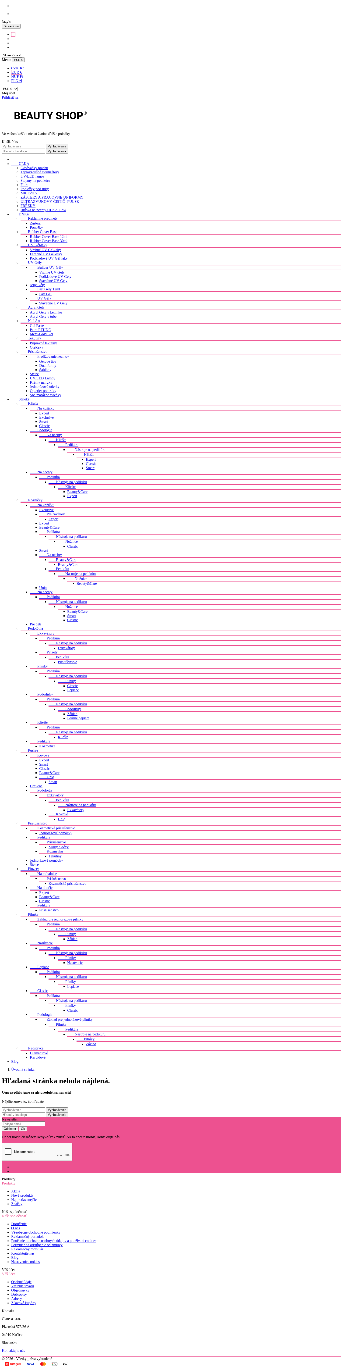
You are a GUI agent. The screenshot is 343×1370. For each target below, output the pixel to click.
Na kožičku (42, 408)
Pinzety (48, 652)
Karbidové (38, 1057)
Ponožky (36, 227)
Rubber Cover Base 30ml (48, 241)
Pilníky (39, 666)
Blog (14, 1061)
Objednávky (20, 1290)
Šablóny (45, 370)
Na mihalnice (43, 874)
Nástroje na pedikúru (86, 450)
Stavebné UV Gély (53, 281)
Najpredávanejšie (24, 1200)
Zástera (35, 223)
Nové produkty (22, 1195)
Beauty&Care (77, 492)
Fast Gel (45, 294)
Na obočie (41, 888)
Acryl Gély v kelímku (46, 312)
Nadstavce (32, 1048)
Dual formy (47, 365)
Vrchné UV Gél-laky (45, 250)
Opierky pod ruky (43, 391)
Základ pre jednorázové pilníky (56, 919)
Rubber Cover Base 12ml (48, 237)
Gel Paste (37, 326)
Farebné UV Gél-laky (46, 254)
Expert (44, 413)
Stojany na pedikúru (35, 180)
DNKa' (20, 214)
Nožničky (31, 500)
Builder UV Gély (46, 267)
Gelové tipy (47, 361)
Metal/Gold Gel (41, 334)
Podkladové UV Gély (55, 276)
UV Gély (31, 262)
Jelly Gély (37, 285)
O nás (15, 1228)
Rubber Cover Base (39, 232)
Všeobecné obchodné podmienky (35, 1232)
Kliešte (29, 403)
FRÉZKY (28, 206)
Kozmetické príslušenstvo (52, 828)
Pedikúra (68, 445)
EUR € (16, 72)
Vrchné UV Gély (52, 272)
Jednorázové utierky (45, 387)
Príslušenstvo (34, 351)
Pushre (29, 750)
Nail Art (30, 321)
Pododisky (41, 694)
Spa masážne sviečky (45, 395)
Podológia (41, 430)
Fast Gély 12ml (45, 289)
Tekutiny (31, 338)
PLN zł (16, 81)
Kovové (39, 755)
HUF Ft (17, 76)
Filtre (24, 185)
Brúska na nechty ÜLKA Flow (43, 210)
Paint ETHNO (40, 330)
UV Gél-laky (34, 245)
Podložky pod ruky (35, 189)
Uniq (43, 588)
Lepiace (73, 690)
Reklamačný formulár (27, 1249)
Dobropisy (19, 1294)
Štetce (34, 374)
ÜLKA (20, 164)
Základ (72, 714)
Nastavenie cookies (25, 1262)
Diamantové (39, 1053)
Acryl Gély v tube (43, 316)
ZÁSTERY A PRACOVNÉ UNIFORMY (52, 197)
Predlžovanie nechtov (49, 356)
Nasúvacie (41, 943)
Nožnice (68, 541)
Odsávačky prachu (34, 168)
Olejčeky (36, 347)
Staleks (20, 399)
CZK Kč (17, 68)
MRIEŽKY (29, 193)
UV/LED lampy (33, 176)
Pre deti (35, 624)
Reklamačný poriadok (27, 1236)
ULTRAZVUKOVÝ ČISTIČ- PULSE (50, 201)
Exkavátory (42, 633)
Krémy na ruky (41, 382)
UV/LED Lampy (42, 378)
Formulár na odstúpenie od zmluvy (37, 1245)
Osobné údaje (21, 1282)
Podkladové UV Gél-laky (49, 258)
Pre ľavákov (52, 514)
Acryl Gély (33, 307)
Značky (16, 1204)
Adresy (16, 1299)
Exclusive (46, 417)
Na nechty (50, 435)
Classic (44, 426)
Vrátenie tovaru (22, 1286)
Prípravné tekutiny (43, 343)
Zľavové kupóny (23, 1303)
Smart (43, 422)
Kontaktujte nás (22, 1253)
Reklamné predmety (39, 218)
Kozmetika (47, 746)
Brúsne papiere (78, 718)
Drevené (36, 786)
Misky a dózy (59, 847)
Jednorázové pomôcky (55, 833)
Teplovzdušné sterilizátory (40, 172)
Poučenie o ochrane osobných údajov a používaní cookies (53, 1241)
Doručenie (19, 1224)
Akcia (15, 1191)
